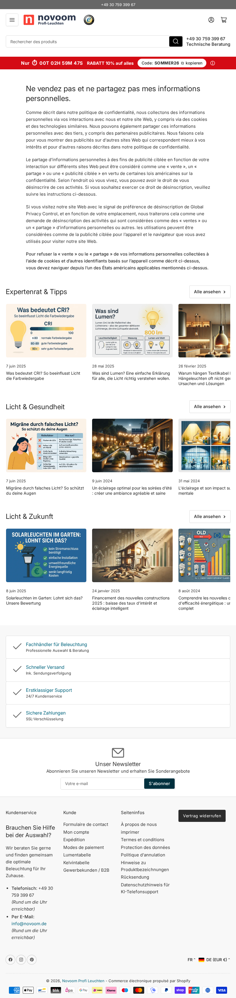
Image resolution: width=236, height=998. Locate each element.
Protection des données (145, 847)
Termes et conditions (142, 839)
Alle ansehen (207, 291)
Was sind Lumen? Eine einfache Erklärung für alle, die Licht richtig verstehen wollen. (131, 376)
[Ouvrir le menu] (12, 20)
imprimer (130, 832)
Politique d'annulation (143, 855)
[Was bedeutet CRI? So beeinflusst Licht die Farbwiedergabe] (46, 330)
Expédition (74, 839)
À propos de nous (139, 824)
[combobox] (94, 41)
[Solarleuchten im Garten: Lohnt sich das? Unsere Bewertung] (46, 555)
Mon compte (76, 832)
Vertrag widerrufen (202, 815)
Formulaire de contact (85, 824)
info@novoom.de (29, 923)
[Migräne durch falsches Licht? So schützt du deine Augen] (46, 445)
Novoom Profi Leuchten (83, 980)
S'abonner (159, 783)
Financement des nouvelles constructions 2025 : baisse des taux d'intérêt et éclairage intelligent (131, 603)
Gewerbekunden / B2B (86, 870)
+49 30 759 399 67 (118, 4)
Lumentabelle (77, 855)
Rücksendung (135, 877)
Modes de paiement (83, 847)
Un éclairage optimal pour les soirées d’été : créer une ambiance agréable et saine (132, 490)
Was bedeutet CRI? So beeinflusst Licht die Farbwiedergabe (43, 376)
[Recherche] (176, 41)
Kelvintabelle (76, 862)
